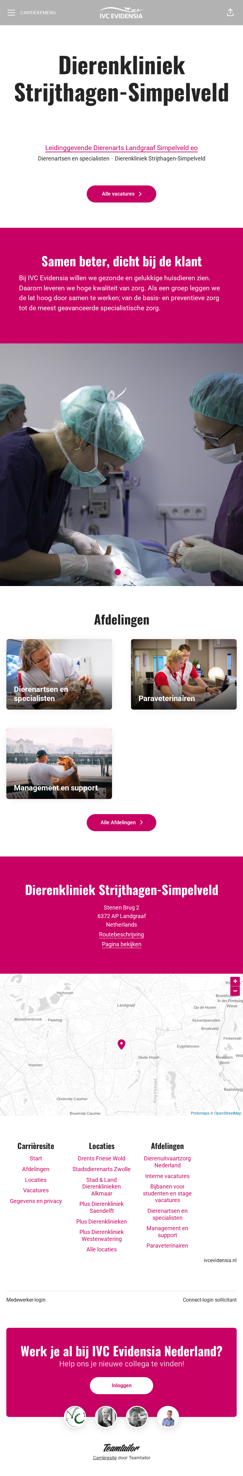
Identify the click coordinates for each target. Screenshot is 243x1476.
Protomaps (200, 1113)
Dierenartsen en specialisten (167, 1214)
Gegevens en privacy (36, 1201)
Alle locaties (101, 1249)
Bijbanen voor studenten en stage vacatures (167, 1193)
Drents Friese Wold (101, 1158)
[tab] (118, 572)
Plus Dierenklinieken (101, 1221)
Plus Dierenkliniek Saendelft (101, 1207)
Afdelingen (35, 1169)
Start (36, 1158)
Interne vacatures (167, 1176)
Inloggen (122, 1385)
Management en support (167, 1231)
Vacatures (36, 1190)
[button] (230, 12)
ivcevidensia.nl (220, 1260)
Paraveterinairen (167, 1245)
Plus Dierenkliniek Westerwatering (101, 1235)
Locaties (36, 1180)
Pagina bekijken (121, 944)
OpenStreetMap (227, 1113)
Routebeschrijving (121, 934)
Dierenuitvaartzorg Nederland (167, 1162)
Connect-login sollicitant (210, 1300)
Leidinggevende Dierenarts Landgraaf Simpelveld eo (121, 148)
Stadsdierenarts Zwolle (101, 1169)
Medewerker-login (26, 1300)
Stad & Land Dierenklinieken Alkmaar (101, 1187)
